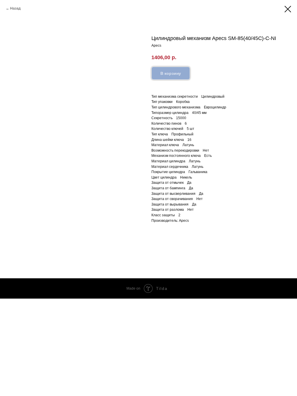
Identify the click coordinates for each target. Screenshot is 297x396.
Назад (15, 8)
